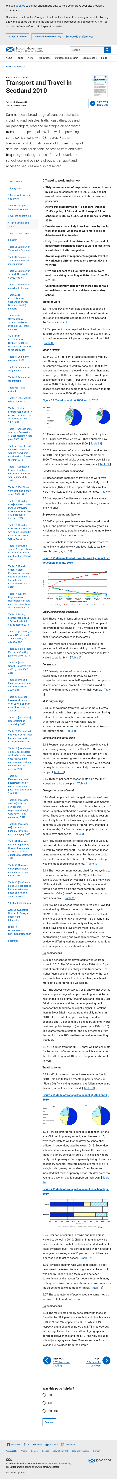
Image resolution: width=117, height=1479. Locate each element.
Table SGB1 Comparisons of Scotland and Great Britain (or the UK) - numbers (18, 302)
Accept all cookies (17, 36)
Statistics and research (66, 58)
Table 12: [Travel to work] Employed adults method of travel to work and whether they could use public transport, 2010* (19, 510)
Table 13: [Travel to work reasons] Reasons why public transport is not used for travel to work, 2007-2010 (20, 532)
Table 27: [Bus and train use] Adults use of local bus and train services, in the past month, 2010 (20, 736)
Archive (24, 1451)
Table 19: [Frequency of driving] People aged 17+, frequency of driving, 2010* (20, 636)
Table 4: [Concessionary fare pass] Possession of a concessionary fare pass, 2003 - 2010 (20, 434)
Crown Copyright (60, 1451)
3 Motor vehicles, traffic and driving (20, 197)
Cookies (45, 1451)
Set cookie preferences (79, 36)
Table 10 (59, 772)
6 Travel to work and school (18, 224)
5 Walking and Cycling (19, 216)
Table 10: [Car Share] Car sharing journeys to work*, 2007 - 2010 (20, 491)
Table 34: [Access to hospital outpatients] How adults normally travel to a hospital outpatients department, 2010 (20, 850)
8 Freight (12, 240)
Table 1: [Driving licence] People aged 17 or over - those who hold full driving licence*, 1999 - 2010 (20, 415)
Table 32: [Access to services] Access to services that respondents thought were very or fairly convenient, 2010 (18, 809)
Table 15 (97, 1287)
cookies (20, 5)
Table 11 (83, 783)
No (50, 1402)
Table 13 (92, 863)
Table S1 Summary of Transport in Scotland (19, 248)
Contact (34, 1451)
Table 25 (70, 898)
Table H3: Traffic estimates (16, 389)
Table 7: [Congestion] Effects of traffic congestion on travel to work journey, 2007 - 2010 (19, 473)
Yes (50, 1394)
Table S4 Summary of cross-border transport (19, 286)
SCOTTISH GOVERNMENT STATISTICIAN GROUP (19, 930)
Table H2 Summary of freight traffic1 (19, 369)
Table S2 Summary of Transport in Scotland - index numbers (19, 260)
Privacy (96, 1451)
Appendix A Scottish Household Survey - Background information (18, 915)
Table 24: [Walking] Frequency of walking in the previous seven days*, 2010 (20, 684)
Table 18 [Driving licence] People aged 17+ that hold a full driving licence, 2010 (18, 619)
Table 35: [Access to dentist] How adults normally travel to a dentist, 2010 (18, 870)
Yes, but (53, 1410)
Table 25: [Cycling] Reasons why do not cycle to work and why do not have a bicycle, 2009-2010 (19, 704)
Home (8, 66)
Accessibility (11, 1451)
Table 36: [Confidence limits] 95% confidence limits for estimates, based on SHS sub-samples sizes (19, 889)
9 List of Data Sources (19, 903)
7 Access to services (18, 233)
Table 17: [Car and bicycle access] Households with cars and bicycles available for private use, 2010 (19, 600)
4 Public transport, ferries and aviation (18, 207)
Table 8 (70, 730)
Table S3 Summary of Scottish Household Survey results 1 (19, 274)
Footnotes (13, 940)
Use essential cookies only (47, 36)
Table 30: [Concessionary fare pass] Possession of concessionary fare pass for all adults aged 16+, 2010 (20, 784)
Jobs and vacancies (80, 1451)
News (30, 58)
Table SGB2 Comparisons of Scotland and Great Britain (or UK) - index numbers (19, 322)
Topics (20, 58)
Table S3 (49, 343)
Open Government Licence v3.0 (54, 1463)
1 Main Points (15, 181)
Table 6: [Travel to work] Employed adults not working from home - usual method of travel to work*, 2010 (20, 453)
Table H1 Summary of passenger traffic (19, 358)
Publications (44, 58)
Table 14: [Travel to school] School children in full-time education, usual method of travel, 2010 (20, 552)
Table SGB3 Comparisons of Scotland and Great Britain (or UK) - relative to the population (19, 343)
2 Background (15, 188)
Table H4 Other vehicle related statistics (19, 400)
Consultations (90, 58)
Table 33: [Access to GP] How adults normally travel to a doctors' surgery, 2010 (19, 829)
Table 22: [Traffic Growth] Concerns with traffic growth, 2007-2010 (19, 667)
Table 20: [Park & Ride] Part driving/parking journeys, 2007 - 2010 (19, 652)
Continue (49, 1422)
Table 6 (105, 491)
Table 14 (86, 1258)
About (9, 58)
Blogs (104, 58)
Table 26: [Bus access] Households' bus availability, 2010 (19, 721)
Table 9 (78, 834)
